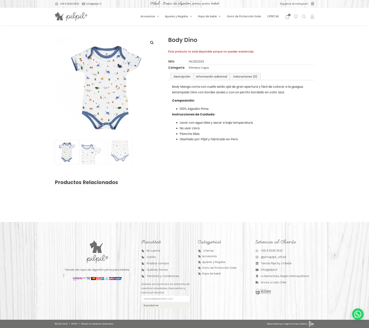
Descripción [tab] (182, 76)
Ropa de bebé (207, 16)
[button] (152, 42)
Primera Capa (199, 68)
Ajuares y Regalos (176, 16)
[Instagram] (312, 3)
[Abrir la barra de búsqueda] (303, 16)
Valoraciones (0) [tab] (245, 76)
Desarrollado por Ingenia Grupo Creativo (287, 323)
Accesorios (147, 16)
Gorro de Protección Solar (244, 16)
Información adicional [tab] (211, 76)
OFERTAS (273, 16)
